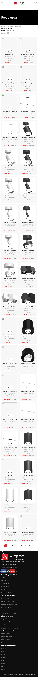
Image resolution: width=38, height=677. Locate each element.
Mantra (10, 60)
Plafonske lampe (6, 592)
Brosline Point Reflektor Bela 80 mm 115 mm (10, 533)
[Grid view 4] (8, 33)
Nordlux (3, 648)
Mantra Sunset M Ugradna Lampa (10, 83)
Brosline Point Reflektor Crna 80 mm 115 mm (28, 504)
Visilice (16, 113)
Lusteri (3, 589)
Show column (7, 28)
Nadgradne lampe (28, 141)
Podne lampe (5, 586)
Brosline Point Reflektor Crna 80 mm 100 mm (28, 448)
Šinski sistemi (5, 625)
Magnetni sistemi (6, 619)
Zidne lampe (5, 580)
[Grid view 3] (5, 33)
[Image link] (12, 555)
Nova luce (4, 660)
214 (29, 546)
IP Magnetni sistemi (7, 622)
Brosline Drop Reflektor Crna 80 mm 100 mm (28, 251)
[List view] (2, 33)
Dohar (3, 663)
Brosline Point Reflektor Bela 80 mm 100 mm (10, 476)
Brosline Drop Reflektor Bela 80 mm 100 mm (10, 279)
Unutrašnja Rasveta (7, 113)
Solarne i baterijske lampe (9, 604)
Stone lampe (5, 583)
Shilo (2, 666)
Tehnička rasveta (10, 56)
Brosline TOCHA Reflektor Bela (10, 392)
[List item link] (19, 561)
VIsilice (3, 577)
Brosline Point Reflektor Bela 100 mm (10, 504)
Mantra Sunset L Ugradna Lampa (28, 55)
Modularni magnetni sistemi (9, 628)
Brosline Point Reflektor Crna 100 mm (28, 476)
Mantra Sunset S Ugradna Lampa (28, 83)
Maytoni (3, 651)
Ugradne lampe (10, 58)
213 (25, 546)
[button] (8, 50)
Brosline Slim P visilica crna (10, 111)
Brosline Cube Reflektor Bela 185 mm (10, 307)
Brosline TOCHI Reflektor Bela (10, 363)
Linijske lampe (28, 395)
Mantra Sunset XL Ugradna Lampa (10, 55)
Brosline (10, 115)
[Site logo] (19, 3)
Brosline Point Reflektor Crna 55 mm (28, 533)
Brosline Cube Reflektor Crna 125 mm (28, 307)
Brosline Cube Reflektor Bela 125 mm (10, 335)
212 (22, 546)
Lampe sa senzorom (7, 601)
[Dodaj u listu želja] (11, 50)
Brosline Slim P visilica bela (10, 137)
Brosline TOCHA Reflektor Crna (28, 363)
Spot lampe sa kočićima (8, 613)
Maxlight (3, 657)
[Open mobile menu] (2, 3)
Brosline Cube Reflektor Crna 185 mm (28, 279)
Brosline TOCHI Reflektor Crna (28, 335)
